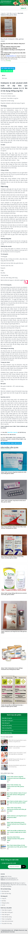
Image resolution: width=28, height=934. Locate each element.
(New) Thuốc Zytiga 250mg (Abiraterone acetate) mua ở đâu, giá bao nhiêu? (14, 593)
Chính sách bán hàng (6, 893)
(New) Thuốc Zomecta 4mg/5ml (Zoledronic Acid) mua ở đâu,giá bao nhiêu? (13, 472)
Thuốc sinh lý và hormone (7, 730)
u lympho (8, 439)
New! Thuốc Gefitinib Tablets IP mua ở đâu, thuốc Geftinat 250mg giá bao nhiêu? (13, 527)
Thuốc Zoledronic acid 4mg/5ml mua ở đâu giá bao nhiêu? (14, 632)
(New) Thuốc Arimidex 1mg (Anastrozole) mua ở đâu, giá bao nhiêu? (13, 501)
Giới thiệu (4, 900)
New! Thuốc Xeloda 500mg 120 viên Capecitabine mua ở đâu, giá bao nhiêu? (17, 846)
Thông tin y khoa (5, 903)
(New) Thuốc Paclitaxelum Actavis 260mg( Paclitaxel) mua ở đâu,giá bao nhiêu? (12, 668)
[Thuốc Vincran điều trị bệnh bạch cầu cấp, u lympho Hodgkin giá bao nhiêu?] (3, 832)
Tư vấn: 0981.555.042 (6, 71)
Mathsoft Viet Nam (10, 931)
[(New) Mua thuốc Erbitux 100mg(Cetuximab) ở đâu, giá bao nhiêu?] (3, 838)
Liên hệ (3, 905)
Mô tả (3, 75)
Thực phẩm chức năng (7, 732)
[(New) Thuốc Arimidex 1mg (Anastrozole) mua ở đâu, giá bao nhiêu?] (3, 785)
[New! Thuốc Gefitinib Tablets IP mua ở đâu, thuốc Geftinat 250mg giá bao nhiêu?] (3, 793)
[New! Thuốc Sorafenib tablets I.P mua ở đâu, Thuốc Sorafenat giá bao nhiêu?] (3, 802)
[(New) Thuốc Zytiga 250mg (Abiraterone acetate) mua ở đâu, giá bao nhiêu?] (3, 809)
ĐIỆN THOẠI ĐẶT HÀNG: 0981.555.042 (11, 443)
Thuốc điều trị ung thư (11, 13)
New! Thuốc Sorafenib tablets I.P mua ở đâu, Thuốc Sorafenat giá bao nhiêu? (12, 557)
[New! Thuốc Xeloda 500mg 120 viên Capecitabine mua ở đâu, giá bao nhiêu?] (3, 846)
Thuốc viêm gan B (6, 723)
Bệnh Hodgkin (9, 437)
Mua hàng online (5, 891)
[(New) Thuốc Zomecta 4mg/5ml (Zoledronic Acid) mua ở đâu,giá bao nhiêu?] (3, 777)
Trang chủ (3, 13)
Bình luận (4, 78)
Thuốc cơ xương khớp (7, 728)
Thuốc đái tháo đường (7, 725)
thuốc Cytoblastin (17, 437)
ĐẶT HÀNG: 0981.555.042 (7, 68)
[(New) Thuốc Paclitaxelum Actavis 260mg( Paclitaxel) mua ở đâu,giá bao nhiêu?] (3, 824)
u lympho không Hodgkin (17, 439)
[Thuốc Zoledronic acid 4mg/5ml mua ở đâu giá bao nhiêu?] (3, 817)
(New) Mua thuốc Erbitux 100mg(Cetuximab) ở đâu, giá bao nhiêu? (15, 838)
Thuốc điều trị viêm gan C (7, 720)
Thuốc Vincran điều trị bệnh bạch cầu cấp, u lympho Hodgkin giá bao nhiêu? (12, 705)
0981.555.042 (26, 282)
